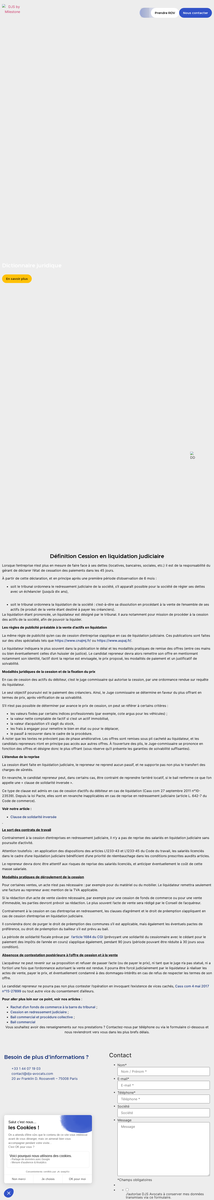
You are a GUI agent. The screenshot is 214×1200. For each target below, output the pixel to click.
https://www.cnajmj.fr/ (73, 640)
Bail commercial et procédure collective (41, 1017)
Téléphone (126, 1092)
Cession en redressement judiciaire (38, 1012)
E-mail (123, 1078)
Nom (122, 1065)
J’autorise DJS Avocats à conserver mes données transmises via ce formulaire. (165, 1195)
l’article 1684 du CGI (87, 937)
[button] (145, 13)
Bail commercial (22, 1022)
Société (123, 1106)
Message (124, 1120)
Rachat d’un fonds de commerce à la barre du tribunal (52, 1007)
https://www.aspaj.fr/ (114, 640)
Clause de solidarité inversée (33, 817)
